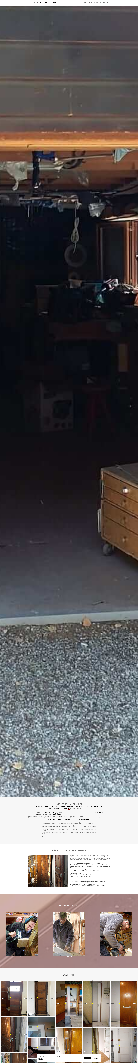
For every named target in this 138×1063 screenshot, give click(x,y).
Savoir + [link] (40, 1059)
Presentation (88, 3)
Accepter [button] (87, 1058)
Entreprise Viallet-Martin (45, 2)
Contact (103, 3)
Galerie (96, 3)
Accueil (80, 3)
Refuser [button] (96, 1058)
